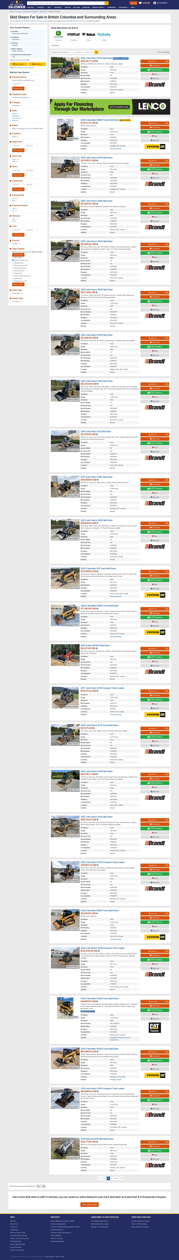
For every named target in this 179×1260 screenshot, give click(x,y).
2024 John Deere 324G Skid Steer (97, 157)
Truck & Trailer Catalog (138, 1224)
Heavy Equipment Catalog (140, 1227)
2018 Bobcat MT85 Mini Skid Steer (97, 1139)
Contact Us (14, 1227)
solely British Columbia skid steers (33, 21)
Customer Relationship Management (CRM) (65, 1227)
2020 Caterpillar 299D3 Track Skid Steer (100, 120)
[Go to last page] (121, 1178)
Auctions (76, 7)
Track (15, 159)
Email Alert (38, 64)
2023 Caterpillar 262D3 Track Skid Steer (100, 1048)
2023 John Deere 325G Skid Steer (97, 771)
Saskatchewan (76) (20, 281)
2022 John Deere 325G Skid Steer (97, 817)
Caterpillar (16, 116)
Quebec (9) (18, 278)
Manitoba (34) (18, 263)
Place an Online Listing (17, 1232)
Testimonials (14, 1230)
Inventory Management (58, 1224)
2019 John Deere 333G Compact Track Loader (102, 1088)
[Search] (106, 3)
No (14, 211)
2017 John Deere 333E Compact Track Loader (102, 688)
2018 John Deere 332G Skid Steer (96, 477)
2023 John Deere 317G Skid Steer (96, 58)
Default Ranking (60, 52)
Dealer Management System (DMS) (62, 1221)
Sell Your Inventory (57, 1238)
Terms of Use (59, 1256)
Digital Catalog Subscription (100, 1224)
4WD (15, 161)
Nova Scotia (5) (19, 270)
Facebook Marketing (57, 1241)
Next (116, 1178)
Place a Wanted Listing (17, 1244)
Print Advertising (15, 1241)
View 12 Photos (73, 880)
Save (155, 74)
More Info (155, 78)
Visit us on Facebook (17, 1250)
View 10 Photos (73, 138)
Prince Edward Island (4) (22, 276)
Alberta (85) (18, 257)
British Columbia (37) (21, 260)
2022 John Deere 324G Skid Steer (97, 201)
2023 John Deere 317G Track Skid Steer (99, 725)
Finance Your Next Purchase (19, 1238)
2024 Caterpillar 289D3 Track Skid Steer (100, 605)
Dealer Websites (56, 1235)
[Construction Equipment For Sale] (11, 37)
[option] (58, 35)
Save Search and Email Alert (24, 67)
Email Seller (156, 65)
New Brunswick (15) (20, 265)
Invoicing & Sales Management (61, 1232)
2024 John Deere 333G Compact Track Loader (103, 948)
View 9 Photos (74, 308)
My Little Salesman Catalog (140, 1221)
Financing (86, 7)
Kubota (15, 120)
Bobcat (15, 114)
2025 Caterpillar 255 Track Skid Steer (98, 568)
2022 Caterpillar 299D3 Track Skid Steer (100, 910)
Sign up (133, 3)
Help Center (14, 1224)
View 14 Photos (73, 76)
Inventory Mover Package (18, 1235)
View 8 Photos (74, 259)
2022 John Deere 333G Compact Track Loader (103, 862)
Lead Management (57, 1230)
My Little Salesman (17, 4)
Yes (15, 198)
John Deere (17, 118)
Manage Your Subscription (99, 1227)
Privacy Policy (49, 1256)
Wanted (68, 7)
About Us (13, 1221)
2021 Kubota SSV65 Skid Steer (95, 645)
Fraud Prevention (16, 1247)
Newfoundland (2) (20, 268)
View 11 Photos (73, 353)
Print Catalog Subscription (99, 1221)
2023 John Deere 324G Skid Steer (97, 241)
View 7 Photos (74, 176)
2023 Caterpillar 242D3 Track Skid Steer (100, 998)
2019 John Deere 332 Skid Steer (96, 431)
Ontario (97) (18, 273)
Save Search (19, 64)
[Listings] (11, 31)
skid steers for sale (78, 21)
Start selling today (89, 1205)
